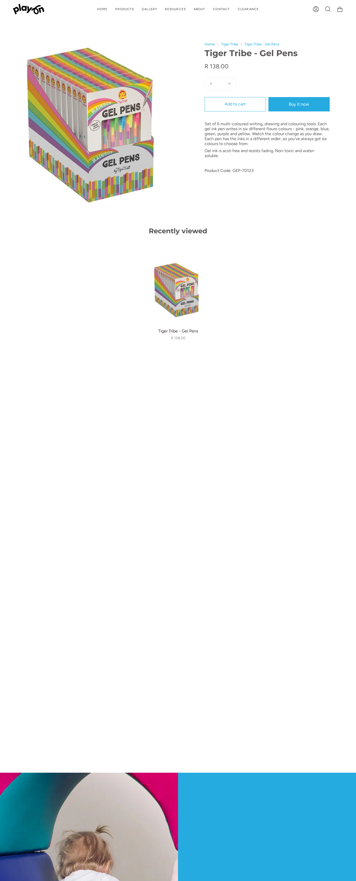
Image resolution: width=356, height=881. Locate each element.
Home (210, 44)
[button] (124, 9)
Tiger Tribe (229, 44)
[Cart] (340, 9)
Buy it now (299, 104)
